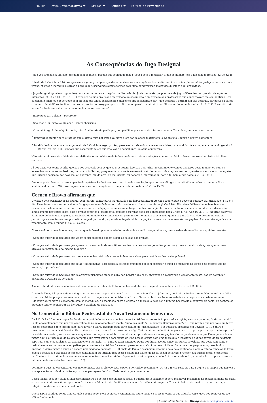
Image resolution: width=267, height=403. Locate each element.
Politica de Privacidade (147, 5)
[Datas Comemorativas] (84, 6)
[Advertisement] (133, 35)
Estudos (116, 5)
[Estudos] (124, 6)
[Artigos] (103, 6)
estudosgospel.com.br (220, 401)
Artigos (96, 5)
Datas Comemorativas (66, 5)
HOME (40, 5)
